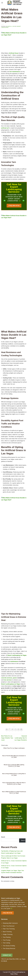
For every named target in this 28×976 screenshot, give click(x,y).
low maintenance (15, 71)
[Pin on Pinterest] (18, 729)
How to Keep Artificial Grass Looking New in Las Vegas (14, 774)
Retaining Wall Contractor (10, 923)
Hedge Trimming (7, 934)
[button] (2, 3)
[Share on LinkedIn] (21, 729)
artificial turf (5, 128)
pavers (15, 678)
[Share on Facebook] (9, 729)
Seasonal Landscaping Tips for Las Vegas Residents (21, 738)
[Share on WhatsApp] (6, 729)
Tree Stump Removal (9, 948)
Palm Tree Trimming (9, 929)
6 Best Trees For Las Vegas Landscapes (14, 748)
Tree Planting (6, 937)
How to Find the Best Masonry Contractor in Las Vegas (14, 756)
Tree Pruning (6, 940)
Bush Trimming (7, 931)
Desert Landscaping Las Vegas (16, 655)
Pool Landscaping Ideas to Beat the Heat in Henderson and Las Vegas (14, 783)
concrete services (6, 678)
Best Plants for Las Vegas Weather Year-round (7, 738)
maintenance (14, 661)
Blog (16, 974)
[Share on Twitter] (12, 729)
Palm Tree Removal (8, 926)
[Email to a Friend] (15, 729)
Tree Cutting (6, 943)
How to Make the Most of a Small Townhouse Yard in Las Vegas (14, 792)
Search (3, 837)
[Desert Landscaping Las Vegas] (15, 2)
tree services (8, 680)
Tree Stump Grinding (9, 945)
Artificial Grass (13, 53)
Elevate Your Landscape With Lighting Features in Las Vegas (14, 765)
